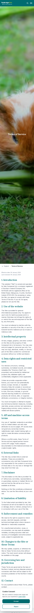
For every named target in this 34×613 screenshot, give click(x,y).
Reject (16, 606)
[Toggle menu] (31, 3)
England (6, 266)
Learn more (21, 596)
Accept (16, 601)
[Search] (27, 3)
